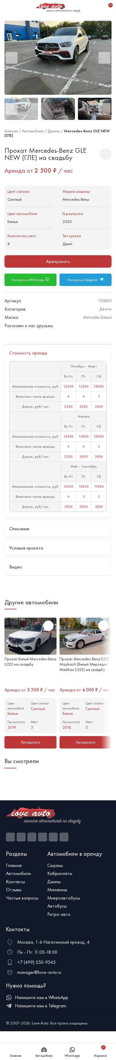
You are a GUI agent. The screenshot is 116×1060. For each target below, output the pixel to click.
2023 (67, 221)
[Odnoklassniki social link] (80, 326)
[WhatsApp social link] (87, 326)
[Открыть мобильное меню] (6, 7)
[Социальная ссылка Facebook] (10, 837)
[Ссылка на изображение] (43, 814)
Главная (11, 131)
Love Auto (40, 1023)
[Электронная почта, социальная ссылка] (73, 326)
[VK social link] (94, 326)
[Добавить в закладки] (105, 154)
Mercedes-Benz (75, 199)
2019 (11, 727)
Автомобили (32, 131)
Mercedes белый (97, 317)
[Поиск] (97, 7)
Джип (67, 243)
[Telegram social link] (101, 326)
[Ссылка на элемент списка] (23, 865)
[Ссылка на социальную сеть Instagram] (21, 837)
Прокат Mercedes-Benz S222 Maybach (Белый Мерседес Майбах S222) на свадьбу (84, 664)
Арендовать (58, 261)
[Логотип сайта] (58, 6)
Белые (12, 221)
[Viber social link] (108, 326)
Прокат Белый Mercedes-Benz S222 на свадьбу (30, 661)
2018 (66, 727)
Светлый (14, 199)
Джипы (54, 131)
